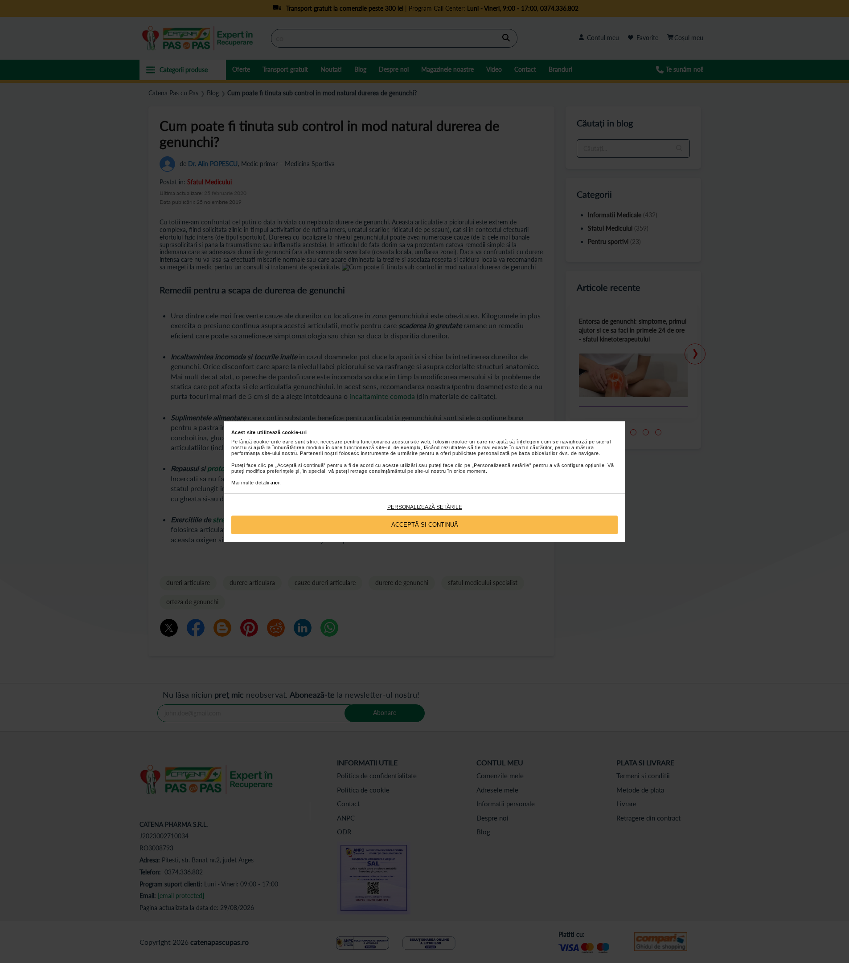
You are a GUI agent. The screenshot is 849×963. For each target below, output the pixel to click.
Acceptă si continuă (424, 524)
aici (275, 482)
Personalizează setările (424, 507)
